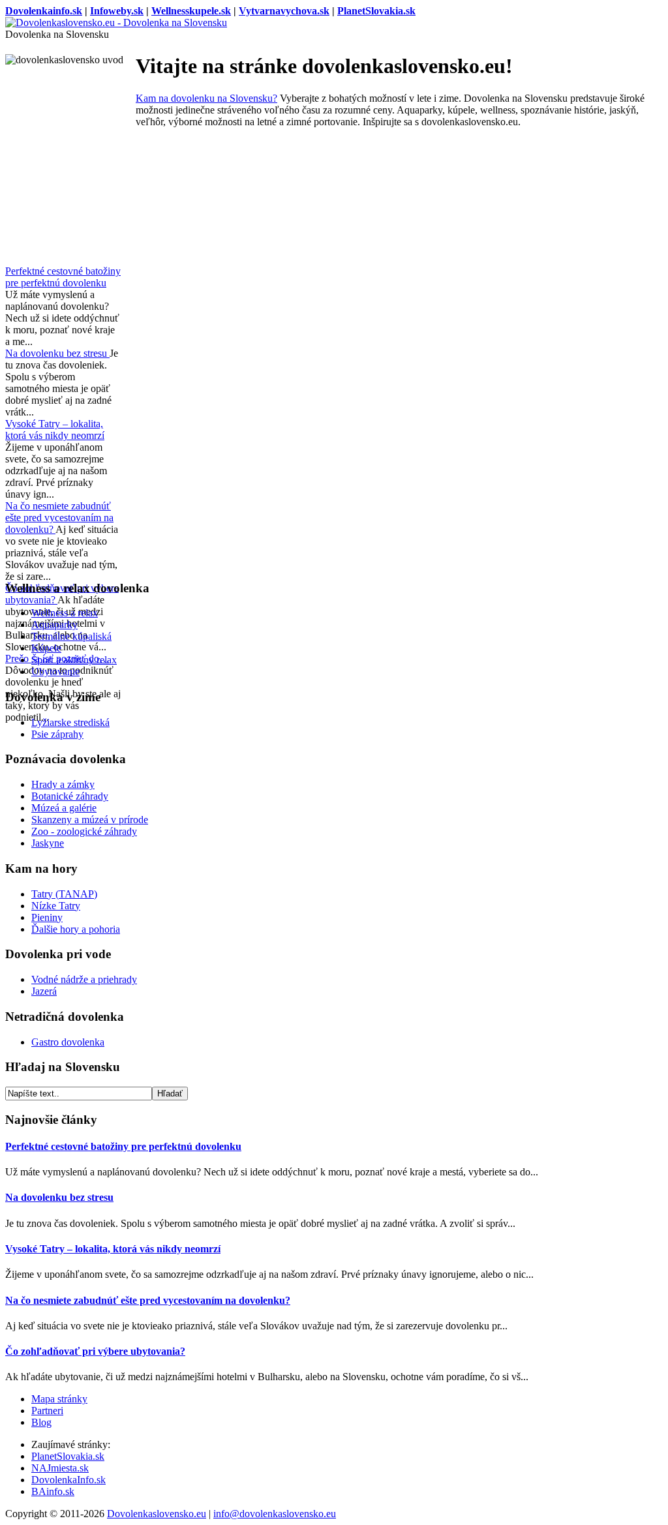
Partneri (47, 1410)
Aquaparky (54, 624)
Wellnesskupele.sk (191, 10)
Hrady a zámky (63, 784)
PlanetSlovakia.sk (376, 10)
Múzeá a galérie (64, 807)
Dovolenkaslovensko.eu (156, 1513)
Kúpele (46, 648)
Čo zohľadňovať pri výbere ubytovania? (95, 1351)
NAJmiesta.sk (60, 1467)
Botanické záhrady (69, 796)
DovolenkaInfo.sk (68, 1479)
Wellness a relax (64, 612)
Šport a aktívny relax (74, 659)
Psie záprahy (57, 734)
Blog (41, 1422)
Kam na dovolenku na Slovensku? (206, 98)
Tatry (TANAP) (64, 893)
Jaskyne (47, 843)
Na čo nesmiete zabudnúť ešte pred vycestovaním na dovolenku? (59, 517)
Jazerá (44, 991)
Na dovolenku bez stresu (57, 353)
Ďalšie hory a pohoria (75, 929)
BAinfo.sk (52, 1491)
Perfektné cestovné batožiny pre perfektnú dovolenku (63, 276)
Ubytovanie (55, 671)
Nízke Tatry (55, 905)
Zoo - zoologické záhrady (84, 831)
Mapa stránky (59, 1398)
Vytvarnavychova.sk (284, 10)
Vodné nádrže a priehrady (84, 979)
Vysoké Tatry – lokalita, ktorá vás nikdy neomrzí (54, 429)
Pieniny (47, 917)
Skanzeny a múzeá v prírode (89, 819)
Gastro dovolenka (67, 1042)
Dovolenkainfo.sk (43, 10)
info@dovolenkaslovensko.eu (274, 1513)
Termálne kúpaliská (71, 636)
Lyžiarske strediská (70, 722)
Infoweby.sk (117, 10)
